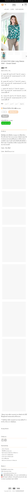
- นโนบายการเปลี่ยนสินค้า (7, 454)
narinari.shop (10, 469)
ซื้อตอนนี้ (5, 116)
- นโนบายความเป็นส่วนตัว (7, 456)
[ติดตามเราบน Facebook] (2, 440)
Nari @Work (20, 9)
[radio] (7, 104)
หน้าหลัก (6, 9)
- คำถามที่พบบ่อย (5, 458)
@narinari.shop (7, 471)
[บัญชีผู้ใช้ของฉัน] (22, 4)
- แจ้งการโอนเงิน (5, 449)
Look (12, 9)
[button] (2, 4)
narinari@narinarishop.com (10, 473)
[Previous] (3, 31)
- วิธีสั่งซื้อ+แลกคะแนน (6, 450)
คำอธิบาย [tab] (3, 131)
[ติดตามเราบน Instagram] (5, 440)
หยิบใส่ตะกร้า (13, 112)
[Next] (24, 31)
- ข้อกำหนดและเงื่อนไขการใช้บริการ (9, 452)
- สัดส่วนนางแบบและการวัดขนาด (9, 460)
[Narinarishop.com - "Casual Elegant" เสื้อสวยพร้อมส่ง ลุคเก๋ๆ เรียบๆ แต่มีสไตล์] (14, 5)
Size (2, 103)
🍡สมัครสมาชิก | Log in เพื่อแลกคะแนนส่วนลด (14, 1)
